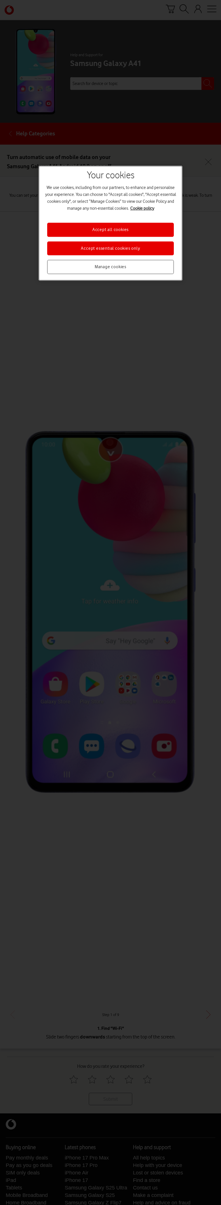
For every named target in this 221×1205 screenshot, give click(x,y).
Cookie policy (142, 208)
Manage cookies (110, 266)
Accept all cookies (110, 229)
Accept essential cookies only (110, 248)
